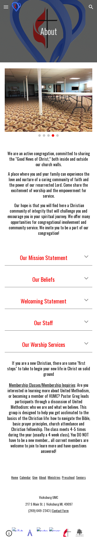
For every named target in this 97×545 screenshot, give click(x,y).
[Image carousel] (48, 102)
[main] (48, 31)
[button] (6, 7)
